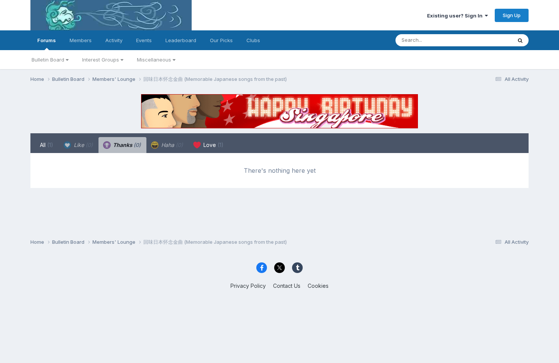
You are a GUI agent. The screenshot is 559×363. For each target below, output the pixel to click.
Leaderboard (180, 40)
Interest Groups (101, 60)
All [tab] (46, 145)
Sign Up (512, 15)
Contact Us (286, 286)
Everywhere (488, 40)
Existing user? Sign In (456, 16)
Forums (46, 40)
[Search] (520, 40)
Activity (113, 40)
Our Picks (221, 40)
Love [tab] (213, 145)
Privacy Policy (248, 286)
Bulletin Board (49, 60)
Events (144, 40)
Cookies (318, 286)
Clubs (253, 40)
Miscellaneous (155, 60)
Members (81, 40)
